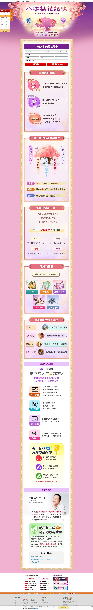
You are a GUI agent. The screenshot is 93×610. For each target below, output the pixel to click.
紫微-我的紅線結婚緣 (31, 581)
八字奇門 (7, 19)
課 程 (16, 605)
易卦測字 (7, 26)
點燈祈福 (55, 593)
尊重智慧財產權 (34, 602)
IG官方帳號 (25, 605)
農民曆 (66, 593)
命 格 (2, 19)
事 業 (2, 28)
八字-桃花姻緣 (4, 31)
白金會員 (7, 28)
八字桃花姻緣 (29, 587)
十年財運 (7, 14)
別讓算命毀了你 (37, 556)
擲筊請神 (61, 593)
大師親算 (24, 593)
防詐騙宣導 (33, 600)
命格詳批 (2, 14)
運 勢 (2, 21)
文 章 (16, 602)
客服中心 (43, 599)
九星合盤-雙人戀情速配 (31, 585)
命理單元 (17, 593)
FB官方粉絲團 (25, 603)
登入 (65, 1)
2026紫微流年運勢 (44, 585)
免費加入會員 (69, 1)
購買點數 (36, 593)
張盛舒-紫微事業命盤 (45, 583)
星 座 (16, 600)
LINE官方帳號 (25, 602)
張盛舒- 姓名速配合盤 (31, 589)
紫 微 (7, 17)
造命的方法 (35, 562)
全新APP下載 (25, 600)
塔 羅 (7, 21)
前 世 (7, 24)
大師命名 (30, 593)
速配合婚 (2, 24)
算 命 (16, 599)
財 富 (2, 26)
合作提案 (32, 599)
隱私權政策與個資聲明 (46, 602)
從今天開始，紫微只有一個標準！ (42, 559)
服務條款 (43, 600)
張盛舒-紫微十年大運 (45, 587)
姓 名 (7, 22)
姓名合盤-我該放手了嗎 (31, 583)
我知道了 (63, 607)
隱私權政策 (35, 608)
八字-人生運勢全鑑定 (45, 581)
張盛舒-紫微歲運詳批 (45, 589)
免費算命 (75, 593)
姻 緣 (2, 22)
